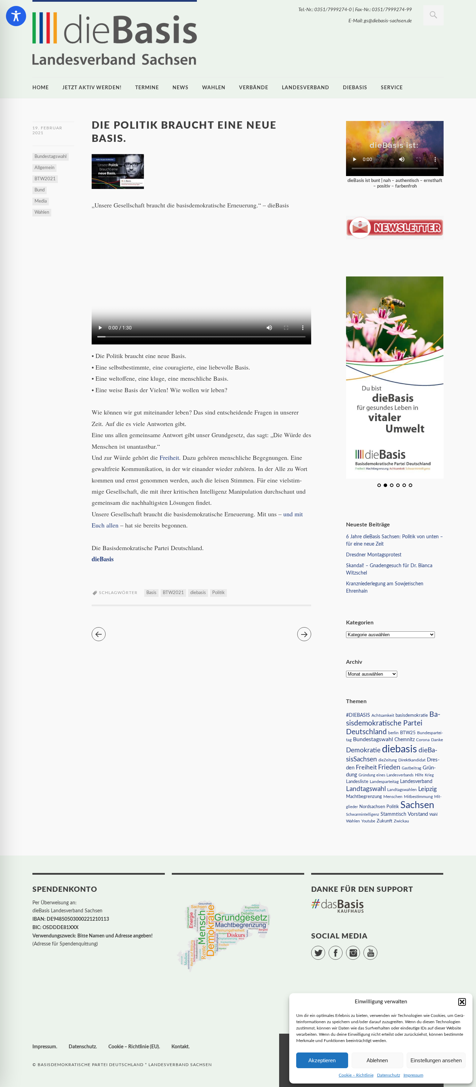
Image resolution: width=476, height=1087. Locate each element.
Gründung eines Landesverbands (386, 775)
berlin (393, 733)
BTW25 (408, 732)
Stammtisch (393, 814)
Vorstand (418, 814)
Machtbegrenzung (364, 797)
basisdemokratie (412, 715)
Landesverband (305, 87)
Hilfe (419, 775)
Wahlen (213, 87)
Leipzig (427, 789)
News (180, 87)
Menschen (392, 797)
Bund (39, 190)
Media (40, 201)
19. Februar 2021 (47, 130)
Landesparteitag (384, 782)
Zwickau (401, 821)
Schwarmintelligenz (362, 814)
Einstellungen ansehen (436, 1060)
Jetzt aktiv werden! (92, 87)
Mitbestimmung (418, 797)
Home (40, 87)
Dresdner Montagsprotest (373, 555)
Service (392, 87)
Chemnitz (404, 739)
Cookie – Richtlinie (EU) (133, 1046)
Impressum (413, 1075)
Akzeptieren (322, 1060)
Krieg (429, 775)
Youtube (368, 821)
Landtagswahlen (402, 790)
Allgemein (44, 168)
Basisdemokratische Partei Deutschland (393, 723)
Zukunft (384, 821)
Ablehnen (377, 1060)
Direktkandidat (411, 760)
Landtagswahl (366, 788)
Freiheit (169, 457)
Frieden (389, 767)
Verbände (253, 87)
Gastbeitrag (411, 768)
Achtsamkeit (382, 715)
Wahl (433, 814)
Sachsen (417, 805)
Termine (147, 87)
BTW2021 (45, 179)
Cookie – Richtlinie (356, 1075)
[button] (462, 1001)
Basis (151, 593)
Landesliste (357, 782)
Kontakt (180, 1046)
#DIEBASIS (358, 715)
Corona (423, 740)
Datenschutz (388, 1075)
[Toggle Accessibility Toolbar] (16, 16)
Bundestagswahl (50, 156)
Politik (218, 593)
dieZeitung (387, 760)
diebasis (355, 87)
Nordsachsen (372, 806)
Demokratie (363, 750)
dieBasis (103, 558)
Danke (437, 740)
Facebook (342, 949)
